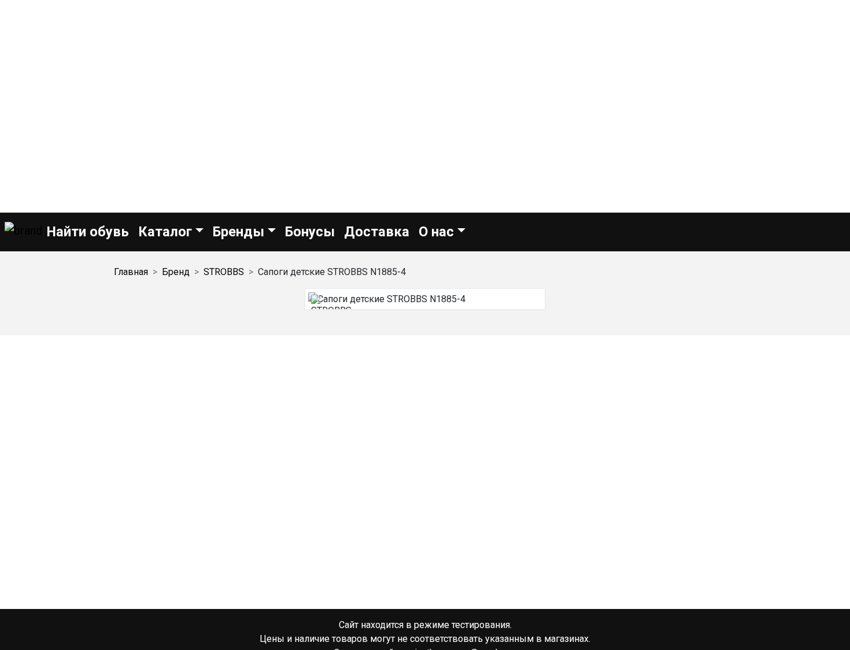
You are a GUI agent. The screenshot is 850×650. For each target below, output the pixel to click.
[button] (23, 232)
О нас (436, 232)
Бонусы (310, 232)
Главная (131, 271)
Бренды (238, 232)
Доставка (376, 232)
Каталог (165, 232)
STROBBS (224, 271)
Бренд (176, 271)
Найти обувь (88, 232)
